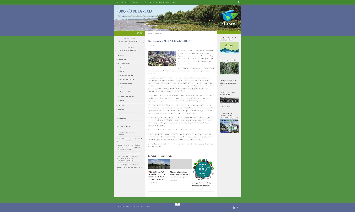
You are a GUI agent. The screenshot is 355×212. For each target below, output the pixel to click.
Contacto (174, 2)
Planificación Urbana (126, 92)
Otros (121, 88)
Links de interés (164, 2)
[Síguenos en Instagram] (141, 33)
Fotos (144, 2)
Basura (122, 71)
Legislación (121, 105)
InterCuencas (153, 2)
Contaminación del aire (127, 79)
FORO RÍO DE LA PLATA (134, 11)
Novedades (121, 110)
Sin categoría (122, 118)
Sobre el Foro (125, 2)
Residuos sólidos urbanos (127, 96)
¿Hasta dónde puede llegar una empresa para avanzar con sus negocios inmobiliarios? (128, 132)
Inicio (116, 2)
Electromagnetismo (126, 83)
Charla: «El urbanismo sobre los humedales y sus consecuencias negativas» (180, 174)
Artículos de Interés (124, 64)
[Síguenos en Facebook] (138, 33)
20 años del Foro (123, 59)
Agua (121, 67)
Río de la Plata (136, 2)
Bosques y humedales (155, 33)
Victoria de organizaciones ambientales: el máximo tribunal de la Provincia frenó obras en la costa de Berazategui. (129, 147)
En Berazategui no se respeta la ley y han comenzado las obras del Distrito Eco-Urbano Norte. (129, 167)
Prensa (120, 114)
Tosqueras (123, 100)
